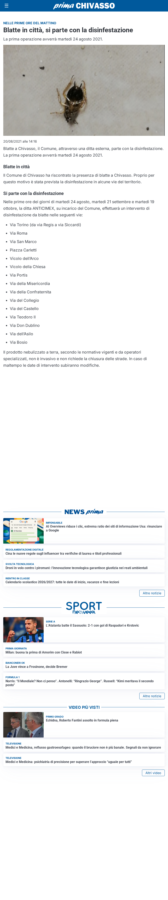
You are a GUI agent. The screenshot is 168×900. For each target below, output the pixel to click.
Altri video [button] (153, 773)
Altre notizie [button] (152, 593)
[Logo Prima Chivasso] (84, 5)
